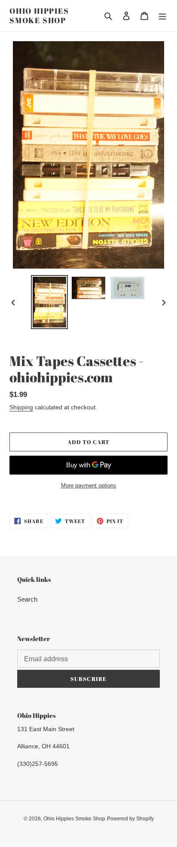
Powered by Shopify (130, 819)
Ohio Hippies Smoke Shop (39, 15)
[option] (49, 302)
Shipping (21, 407)
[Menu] (162, 15)
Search (27, 599)
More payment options (88, 485)
